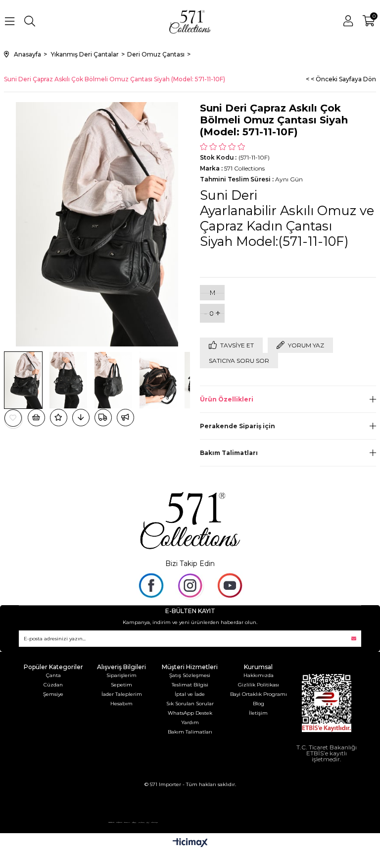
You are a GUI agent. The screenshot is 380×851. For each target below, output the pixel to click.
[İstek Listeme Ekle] (36, 417)
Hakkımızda (258, 675)
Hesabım (121, 703)
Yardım (190, 722)
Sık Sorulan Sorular (190, 703)
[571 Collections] (190, 519)
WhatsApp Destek (190, 713)
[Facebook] (150, 585)
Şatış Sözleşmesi (189, 675)
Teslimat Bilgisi (190, 684)
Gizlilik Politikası (258, 684)
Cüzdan (53, 684)
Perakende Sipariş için (237, 426)
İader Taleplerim (121, 694)
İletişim (258, 713)
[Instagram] (190, 585)
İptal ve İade (190, 694)
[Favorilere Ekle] (13, 418)
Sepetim (121, 684)
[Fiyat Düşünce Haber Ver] (81, 417)
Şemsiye (53, 694)
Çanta (53, 675)
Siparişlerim (121, 675)
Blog (258, 703)
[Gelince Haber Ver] (125, 417)
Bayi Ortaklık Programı (258, 694)
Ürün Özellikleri (226, 399)
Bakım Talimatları (229, 452)
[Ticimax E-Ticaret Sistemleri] (190, 843)
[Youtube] (229, 585)
